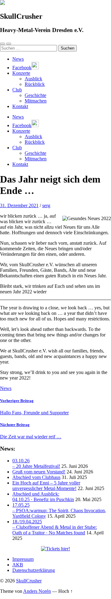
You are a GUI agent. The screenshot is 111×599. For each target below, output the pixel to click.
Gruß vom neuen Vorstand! (38, 471)
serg (46, 205)
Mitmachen (36, 100)
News (18, 59)
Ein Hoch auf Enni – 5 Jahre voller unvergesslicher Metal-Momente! (46, 485)
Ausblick (33, 78)
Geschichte (35, 95)
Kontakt (20, 106)
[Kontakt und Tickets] (55, 548)
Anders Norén (37, 591)
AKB (17, 564)
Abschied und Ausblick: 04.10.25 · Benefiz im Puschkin (43, 496)
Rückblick (35, 84)
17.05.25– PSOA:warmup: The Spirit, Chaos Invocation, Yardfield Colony (59, 510)
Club (17, 89)
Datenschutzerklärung (33, 570)
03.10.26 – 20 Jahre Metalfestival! (36, 463)
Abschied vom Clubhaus (36, 477)
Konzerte (21, 73)
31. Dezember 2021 (19, 205)
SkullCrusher (29, 580)
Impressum (23, 559)
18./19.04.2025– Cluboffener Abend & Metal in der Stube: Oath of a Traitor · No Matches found (54, 527)
